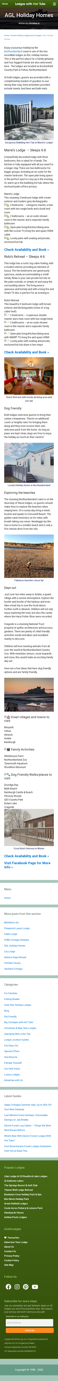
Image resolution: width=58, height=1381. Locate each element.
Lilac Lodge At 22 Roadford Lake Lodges (25, 1176)
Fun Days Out (11, 1045)
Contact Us (10, 1251)
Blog (6, 1010)
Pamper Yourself (13, 1062)
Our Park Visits (12, 1068)
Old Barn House (12, 963)
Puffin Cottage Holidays (16, 939)
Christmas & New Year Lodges (20, 1028)
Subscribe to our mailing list (17, 1316)
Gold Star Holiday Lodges (17, 1004)
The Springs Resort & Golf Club (20, 1185)
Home (6, 35)
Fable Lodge (10, 934)
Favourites (13, 1237)
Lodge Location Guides (16, 1039)
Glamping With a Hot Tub (17, 1033)
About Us (9, 1246)
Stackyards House (14, 1212)
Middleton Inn (11, 922)
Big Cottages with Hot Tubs (18, 1022)
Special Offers (11, 1051)
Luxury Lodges (12, 1074)
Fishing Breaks (12, 999)
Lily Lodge (9, 951)
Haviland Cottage (13, 968)
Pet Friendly (10, 1016)
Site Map (9, 1265)
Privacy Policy (11, 1256)
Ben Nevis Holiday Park (16, 1199)
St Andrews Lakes (14, 1181)
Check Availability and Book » (26, 250)
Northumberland (13, 51)
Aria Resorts (10, 1057)
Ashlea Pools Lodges (15, 1217)
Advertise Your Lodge (16, 1242)
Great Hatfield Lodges (16, 1203)
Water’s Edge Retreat (15, 957)
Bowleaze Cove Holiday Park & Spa (22, 1194)
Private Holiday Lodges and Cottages (26, 35)
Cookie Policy (11, 1260)
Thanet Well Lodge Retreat (18, 1190)
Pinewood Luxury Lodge (17, 928)
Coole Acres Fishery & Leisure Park (23, 1208)
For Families (10, 993)
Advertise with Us (13, 1080)
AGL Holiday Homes (14, 945)
